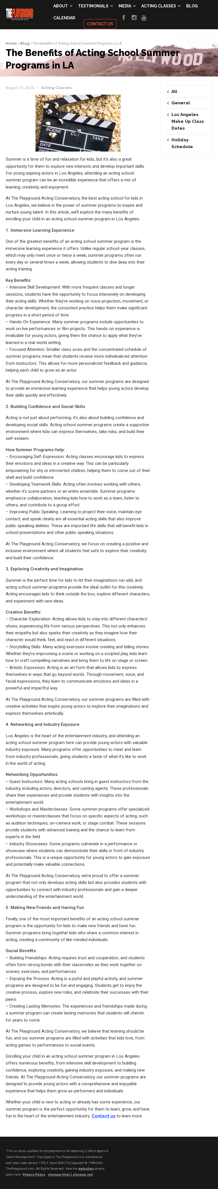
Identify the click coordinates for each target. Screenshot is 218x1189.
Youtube (146, 17)
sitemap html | (60, 1174)
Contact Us (100, 24)
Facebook (127, 17)
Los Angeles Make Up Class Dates (187, 121)
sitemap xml (83, 1174)
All (174, 91)
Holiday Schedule (182, 143)
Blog (192, 6)
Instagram (136, 17)
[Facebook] (175, 1156)
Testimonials (93, 6)
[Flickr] (185, 1156)
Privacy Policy (34, 1174)
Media (125, 6)
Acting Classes (158, 6)
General (180, 102)
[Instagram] (197, 1156)
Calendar (64, 18)
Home (11, 43)
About (60, 6)
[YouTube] (207, 1156)
